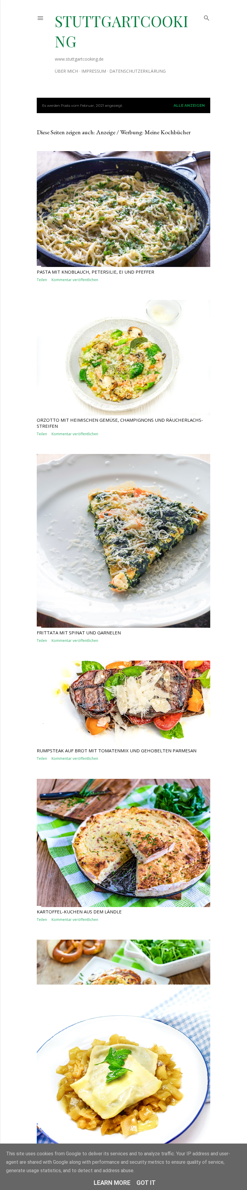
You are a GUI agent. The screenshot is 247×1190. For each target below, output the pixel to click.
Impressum (93, 71)
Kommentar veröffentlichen (75, 279)
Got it (146, 1182)
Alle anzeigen (189, 105)
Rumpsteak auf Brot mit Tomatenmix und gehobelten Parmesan (116, 750)
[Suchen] (206, 17)
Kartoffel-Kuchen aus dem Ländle (79, 912)
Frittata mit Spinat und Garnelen (79, 633)
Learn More (112, 1182)
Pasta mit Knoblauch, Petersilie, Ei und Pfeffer (95, 272)
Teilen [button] (42, 279)
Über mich (66, 71)
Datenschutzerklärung (137, 71)
